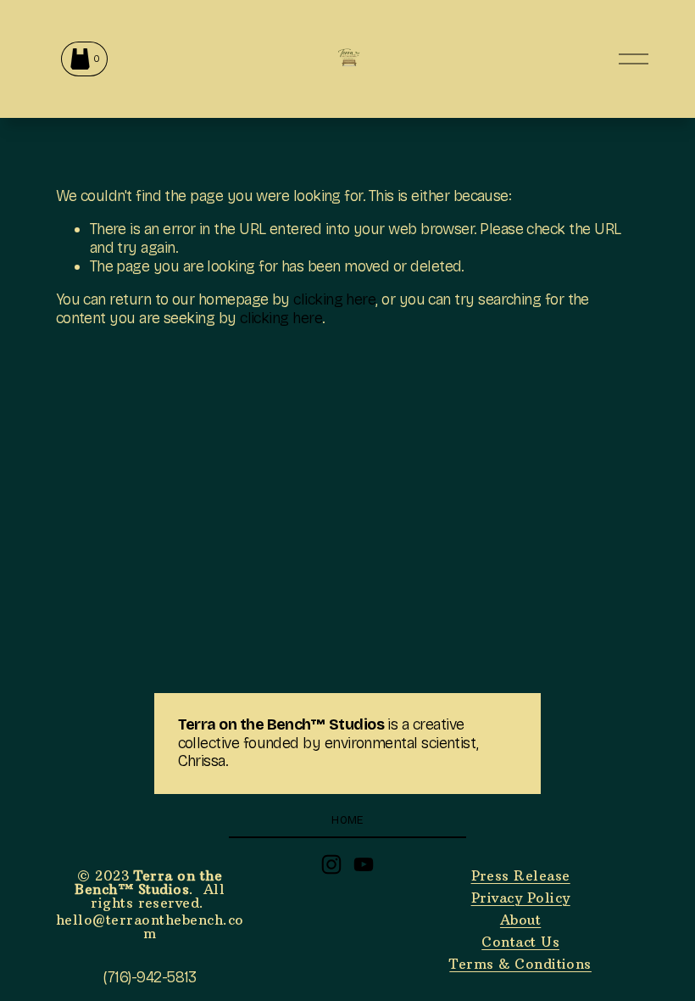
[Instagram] (331, 864)
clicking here (334, 299)
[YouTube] (363, 864)
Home (347, 820)
